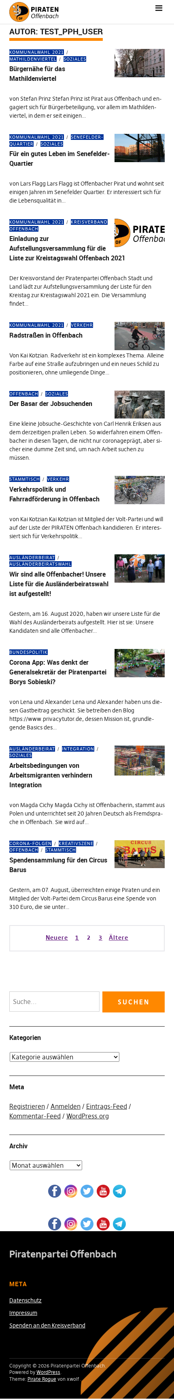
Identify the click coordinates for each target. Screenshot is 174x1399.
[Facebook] (54, 1191)
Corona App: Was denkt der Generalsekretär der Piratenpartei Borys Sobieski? (57, 672)
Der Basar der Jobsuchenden (50, 403)
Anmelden (66, 1106)
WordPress (48, 1372)
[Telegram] (119, 1191)
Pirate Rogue (42, 1379)
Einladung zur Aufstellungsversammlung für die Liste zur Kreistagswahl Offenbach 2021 (67, 248)
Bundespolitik (28, 652)
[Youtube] (103, 1191)
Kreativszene (76, 843)
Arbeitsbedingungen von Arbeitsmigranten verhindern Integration (50, 775)
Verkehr (82, 325)
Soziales (75, 59)
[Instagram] (71, 1191)
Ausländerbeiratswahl (40, 564)
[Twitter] (87, 1191)
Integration (78, 749)
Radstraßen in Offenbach (46, 335)
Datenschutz (25, 1300)
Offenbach (23, 394)
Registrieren (27, 1106)
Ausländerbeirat (32, 557)
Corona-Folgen (30, 843)
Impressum (23, 1313)
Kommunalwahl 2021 (36, 52)
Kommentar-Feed (35, 1116)
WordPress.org (87, 1116)
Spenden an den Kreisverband (47, 1325)
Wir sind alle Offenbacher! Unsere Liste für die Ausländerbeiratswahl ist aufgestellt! (58, 584)
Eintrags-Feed (106, 1106)
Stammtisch (24, 479)
